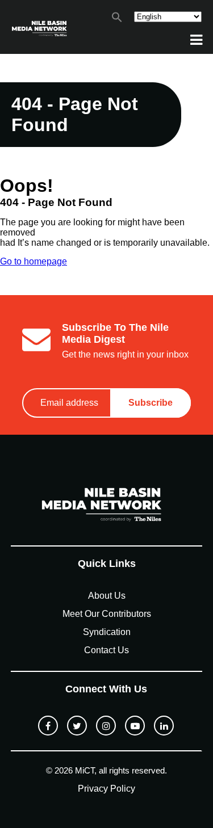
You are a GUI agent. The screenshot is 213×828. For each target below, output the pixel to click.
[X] (77, 725)
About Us (107, 595)
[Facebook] (48, 725)
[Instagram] (106, 725)
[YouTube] (135, 725)
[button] (117, 19)
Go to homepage (33, 261)
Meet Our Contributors (106, 614)
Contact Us (106, 650)
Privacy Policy (106, 788)
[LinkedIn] (164, 725)
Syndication (107, 632)
